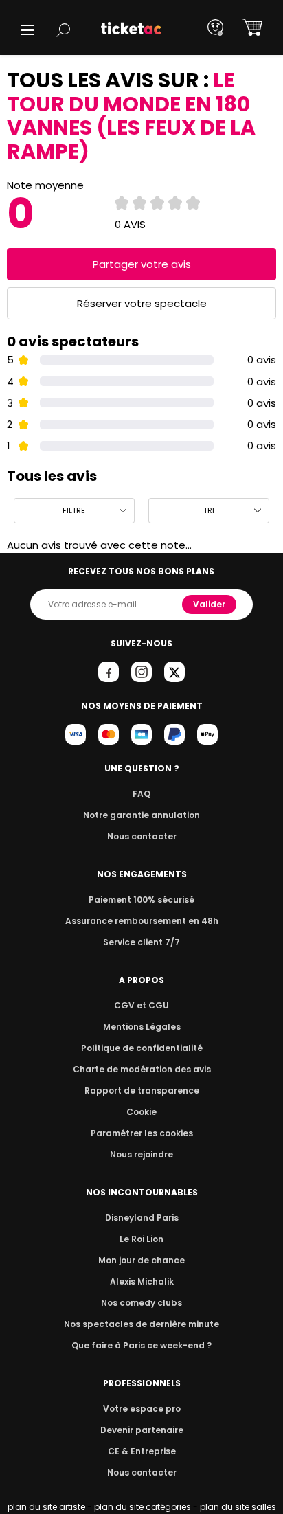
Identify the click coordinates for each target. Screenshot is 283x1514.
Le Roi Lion (141, 1239)
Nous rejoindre (141, 1154)
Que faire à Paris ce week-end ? (141, 1345)
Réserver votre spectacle (142, 303)
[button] (27, 30)
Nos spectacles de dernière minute (141, 1324)
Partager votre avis (142, 264)
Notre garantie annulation (141, 815)
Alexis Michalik (142, 1281)
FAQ (141, 794)
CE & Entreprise (142, 1451)
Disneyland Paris (142, 1217)
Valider (209, 604)
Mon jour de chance (141, 1260)
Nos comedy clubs (141, 1303)
